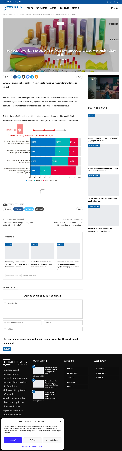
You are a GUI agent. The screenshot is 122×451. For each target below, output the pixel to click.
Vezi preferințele (52, 440)
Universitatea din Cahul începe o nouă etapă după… (51, 383)
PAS (16, 204)
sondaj (22, 204)
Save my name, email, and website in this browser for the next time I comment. (40, 341)
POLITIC (30, 8)
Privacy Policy (37, 446)
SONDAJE (101, 369)
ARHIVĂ (100, 378)
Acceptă (13, 440)
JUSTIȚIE (53, 8)
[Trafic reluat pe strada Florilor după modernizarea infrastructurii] (103, 185)
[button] (60, 421)
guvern (10, 204)
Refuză (32, 440)
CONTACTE (102, 373)
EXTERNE (75, 8)
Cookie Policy (26, 446)
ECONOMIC (64, 8)
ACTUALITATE (41, 8)
